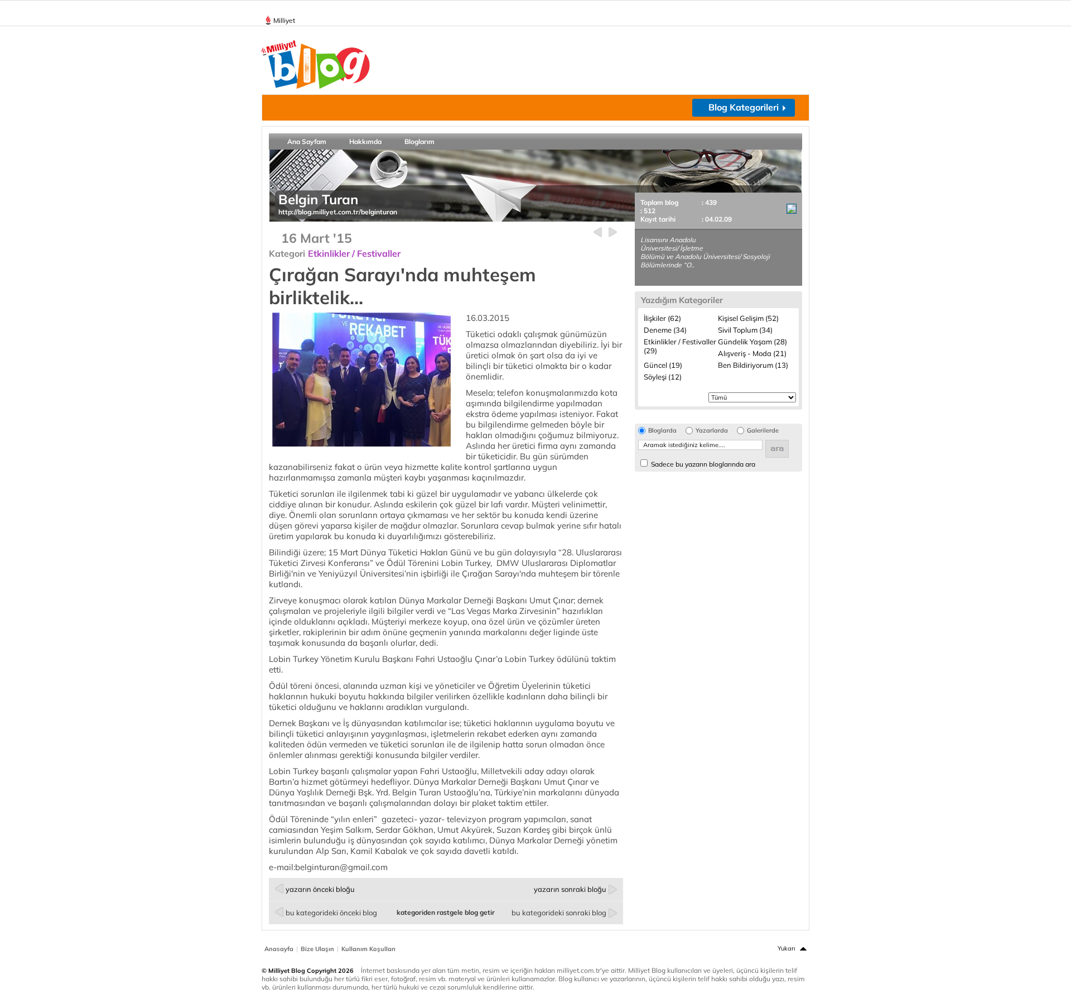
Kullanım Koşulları (368, 949)
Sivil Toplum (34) (745, 329)
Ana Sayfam (306, 141)
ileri (612, 232)
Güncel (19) (663, 365)
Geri (597, 232)
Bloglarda (662, 430)
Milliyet (284, 20)
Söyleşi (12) (663, 376)
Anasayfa (278, 949)
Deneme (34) (665, 329)
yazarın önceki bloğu (320, 889)
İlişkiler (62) (662, 318)
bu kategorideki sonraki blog (559, 912)
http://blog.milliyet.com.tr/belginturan (337, 212)
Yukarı (786, 948)
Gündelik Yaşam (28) (752, 341)
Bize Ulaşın (317, 949)
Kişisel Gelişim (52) (748, 318)
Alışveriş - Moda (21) (752, 353)
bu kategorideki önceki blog (331, 912)
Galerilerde (763, 430)
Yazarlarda (712, 430)
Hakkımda (365, 141)
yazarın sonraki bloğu (570, 889)
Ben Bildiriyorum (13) (753, 365)
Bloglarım (419, 141)
